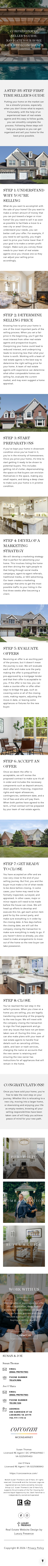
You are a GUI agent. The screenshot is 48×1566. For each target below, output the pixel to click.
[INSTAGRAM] (27, 1515)
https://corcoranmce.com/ (24, 1473)
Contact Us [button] (24, 1335)
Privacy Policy (36, 1548)
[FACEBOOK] (21, 1515)
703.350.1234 (15, 1403)
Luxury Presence (24, 1533)
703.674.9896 (15, 1380)
